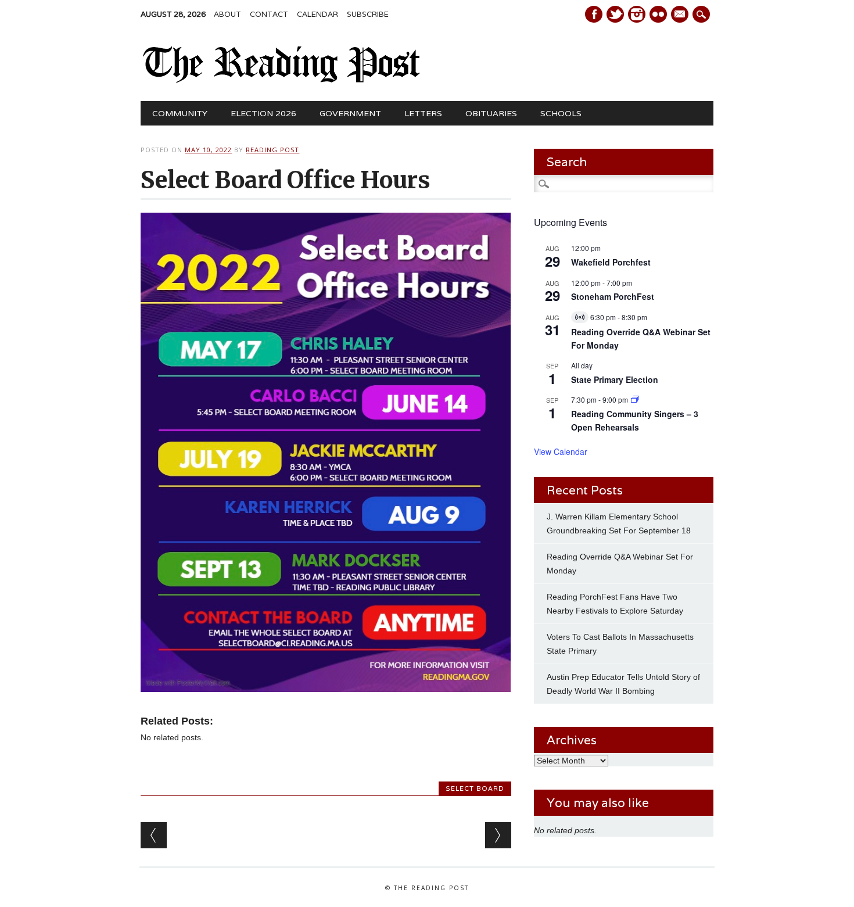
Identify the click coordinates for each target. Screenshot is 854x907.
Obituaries (491, 113)
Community (179, 113)
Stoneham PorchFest (612, 296)
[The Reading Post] (281, 80)
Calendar (317, 14)
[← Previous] (154, 835)
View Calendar (560, 451)
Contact (269, 14)
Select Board (475, 788)
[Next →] (498, 835)
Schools (561, 113)
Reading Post (272, 149)
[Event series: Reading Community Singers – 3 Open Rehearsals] (635, 399)
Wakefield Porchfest (611, 262)
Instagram (636, 14)
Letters (423, 113)
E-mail (680, 15)
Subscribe (368, 14)
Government (350, 113)
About (227, 14)
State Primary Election (614, 379)
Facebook (593, 14)
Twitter (615, 14)
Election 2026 (263, 113)
